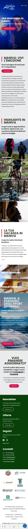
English (12, 461)
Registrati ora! (8, 409)
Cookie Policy (18, 514)
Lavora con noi (19, 517)
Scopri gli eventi (7, 71)
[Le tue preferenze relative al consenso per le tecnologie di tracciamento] (2, 526)
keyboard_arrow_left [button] (3, 35)
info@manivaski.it (10, 457)
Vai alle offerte (8, 425)
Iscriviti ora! (14, 385)
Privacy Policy (9, 514)
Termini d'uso (9, 517)
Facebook (14, 374)
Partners (14, 519)
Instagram (18, 372)
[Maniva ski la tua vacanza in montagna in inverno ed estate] (9, 5)
